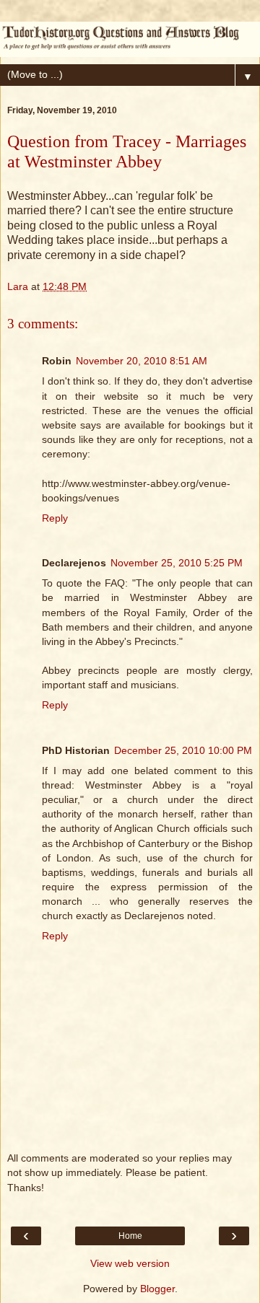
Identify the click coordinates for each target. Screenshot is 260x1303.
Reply (55, 518)
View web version (130, 1263)
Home (130, 1236)
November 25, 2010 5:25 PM (176, 563)
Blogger (157, 1288)
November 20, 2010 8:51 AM (141, 361)
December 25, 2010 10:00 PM (183, 750)
